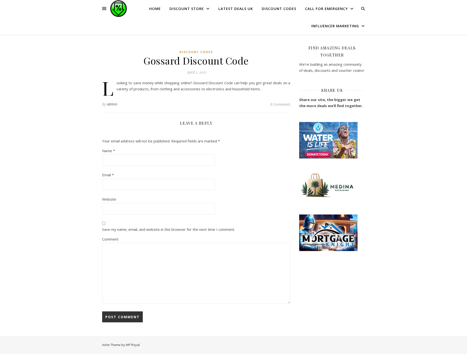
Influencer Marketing (335, 25)
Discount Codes (279, 8)
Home (155, 8)
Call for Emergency (326, 8)
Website (109, 199)
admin (112, 104)
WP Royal (133, 345)
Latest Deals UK (235, 8)
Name (108, 150)
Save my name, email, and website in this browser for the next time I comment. (168, 229)
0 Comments (280, 104)
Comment (110, 239)
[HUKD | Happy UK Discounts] (118, 8)
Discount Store (187, 8)
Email (108, 174)
